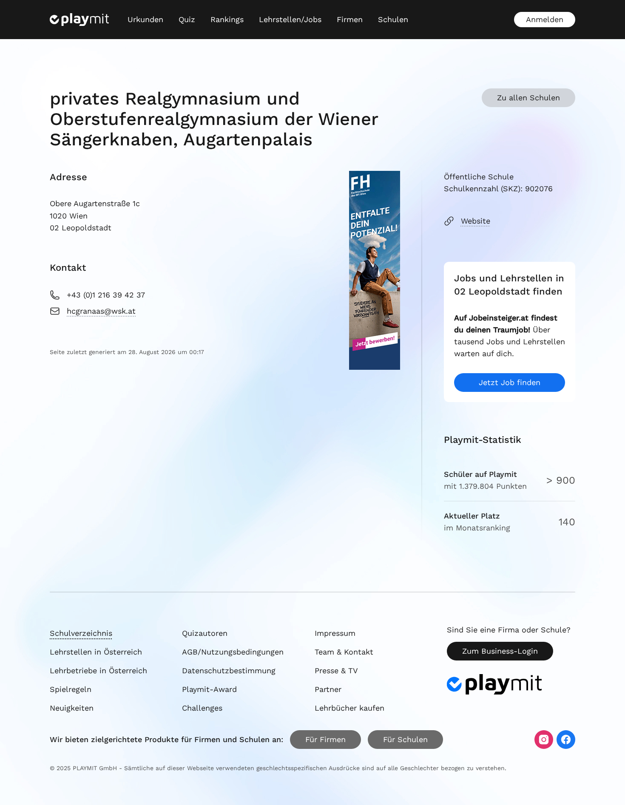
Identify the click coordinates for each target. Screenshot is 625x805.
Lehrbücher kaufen (349, 707)
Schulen (393, 19)
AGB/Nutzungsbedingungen (233, 651)
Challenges (202, 707)
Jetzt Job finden (509, 382)
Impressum (335, 633)
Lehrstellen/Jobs (290, 19)
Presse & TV (336, 670)
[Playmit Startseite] (79, 19)
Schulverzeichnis (81, 633)
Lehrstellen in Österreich (96, 651)
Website (475, 220)
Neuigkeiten (72, 707)
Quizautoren (204, 633)
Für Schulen (405, 739)
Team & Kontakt (344, 651)
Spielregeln (70, 689)
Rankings (227, 19)
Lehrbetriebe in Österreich (98, 670)
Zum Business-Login (500, 650)
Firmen (350, 19)
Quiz (187, 19)
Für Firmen (325, 739)
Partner (328, 689)
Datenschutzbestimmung (229, 670)
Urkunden (145, 19)
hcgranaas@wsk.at (101, 310)
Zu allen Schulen (528, 97)
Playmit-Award (209, 689)
